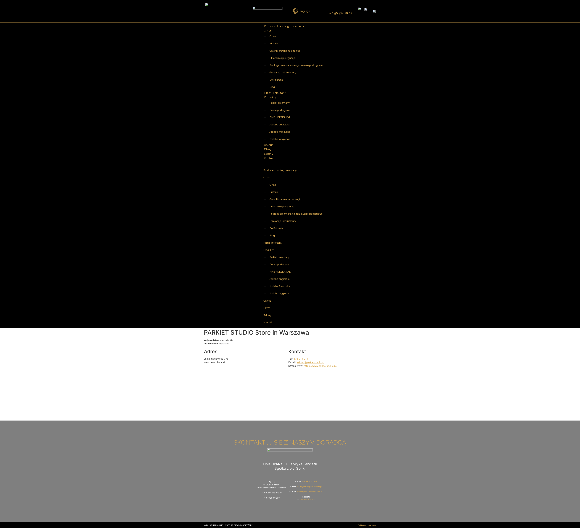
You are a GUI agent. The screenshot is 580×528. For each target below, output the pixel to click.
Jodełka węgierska (279, 139)
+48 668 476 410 (307, 499)
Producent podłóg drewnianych (285, 26)
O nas (268, 30)
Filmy (267, 149)
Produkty (270, 97)
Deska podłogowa (279, 110)
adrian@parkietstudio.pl (310, 362)
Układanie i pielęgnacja (282, 58)
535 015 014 (301, 358)
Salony (268, 153)
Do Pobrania (276, 79)
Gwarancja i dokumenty (282, 72)
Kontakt (269, 158)
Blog (272, 87)
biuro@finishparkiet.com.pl (309, 486)
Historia (273, 43)
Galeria (269, 145)
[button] (290, 163)
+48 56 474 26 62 (340, 13)
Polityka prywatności (367, 525)
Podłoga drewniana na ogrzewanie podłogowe (296, 65)
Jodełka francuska (279, 131)
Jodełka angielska (279, 124)
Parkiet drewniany (279, 102)
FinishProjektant (275, 92)
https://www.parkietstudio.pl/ (320, 365)
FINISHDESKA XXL (280, 117)
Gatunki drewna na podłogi (284, 50)
